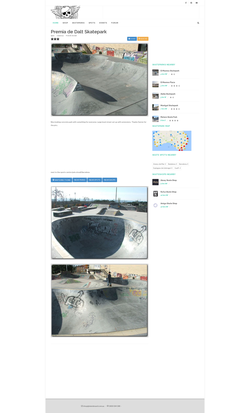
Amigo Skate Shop (169, 203)
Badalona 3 (172, 164)
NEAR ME (143, 39)
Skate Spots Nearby (164, 155)
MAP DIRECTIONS (62, 180)
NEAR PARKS (79, 180)
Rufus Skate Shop (168, 192)
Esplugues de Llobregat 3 (162, 168)
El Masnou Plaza (168, 82)
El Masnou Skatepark (170, 71)
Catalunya (60, 36)
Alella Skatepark (168, 94)
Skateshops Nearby (164, 174)
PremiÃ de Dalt (71, 36)
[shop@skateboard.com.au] (196, 3)
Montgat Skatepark (169, 105)
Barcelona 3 (183, 164)
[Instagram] (191, 3)
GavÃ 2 (178, 168)
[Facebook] (186, 3)
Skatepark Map (161, 126)
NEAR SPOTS (94, 180)
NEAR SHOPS (109, 180)
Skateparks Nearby (163, 64)
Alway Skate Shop (169, 180)
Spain (52, 36)
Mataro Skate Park (169, 117)
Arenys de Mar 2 (159, 164)
